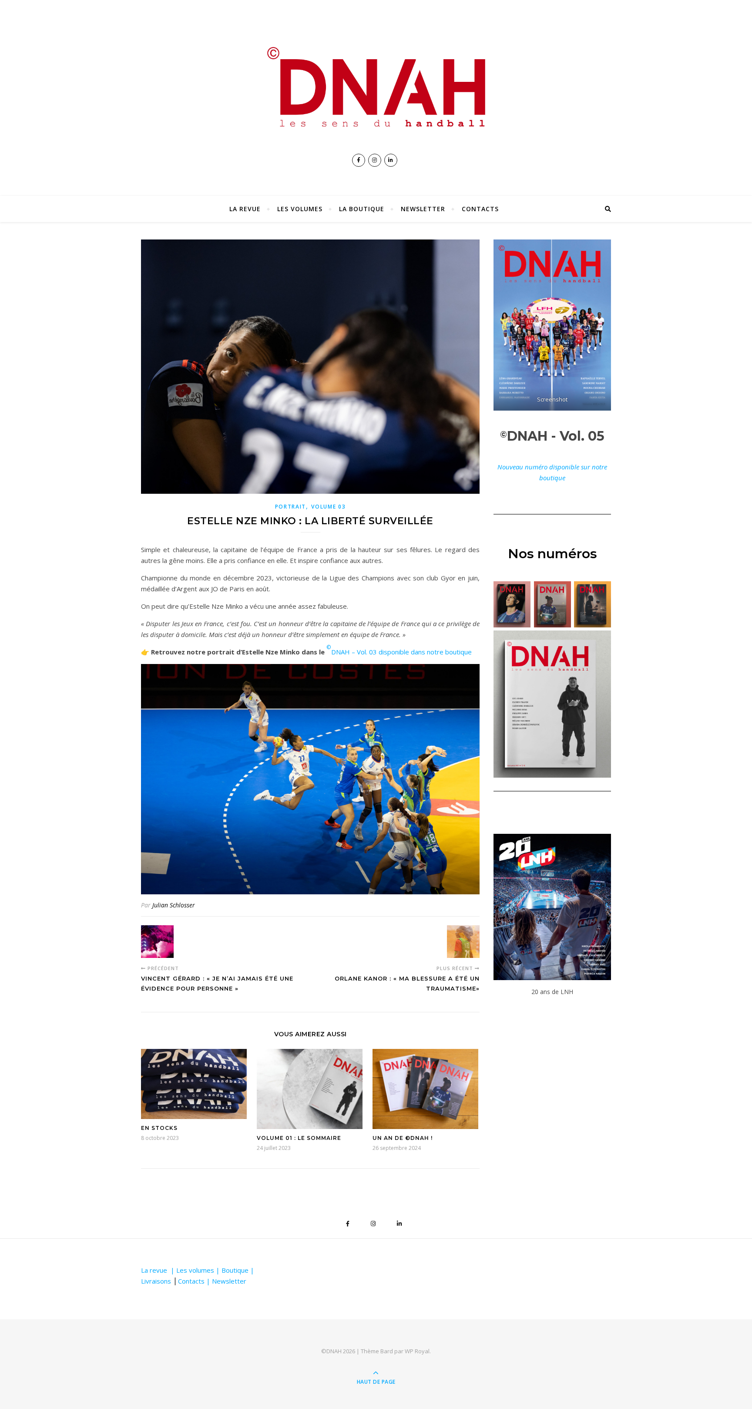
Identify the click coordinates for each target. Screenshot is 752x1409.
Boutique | (238, 1270)
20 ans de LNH (552, 992)
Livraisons (156, 1281)
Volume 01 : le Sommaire (299, 1138)
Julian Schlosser (173, 905)
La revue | (158, 1270)
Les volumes (299, 209)
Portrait (290, 506)
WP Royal (417, 1351)
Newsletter (423, 209)
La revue (245, 209)
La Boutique (361, 209)
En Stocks (159, 1128)
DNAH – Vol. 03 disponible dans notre (385, 651)
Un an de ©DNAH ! (403, 1138)
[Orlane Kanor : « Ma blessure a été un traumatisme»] (463, 941)
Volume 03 (328, 506)
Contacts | (195, 1281)
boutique (458, 651)
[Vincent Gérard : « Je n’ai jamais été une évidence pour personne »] (157, 941)
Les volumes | (199, 1270)
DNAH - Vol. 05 (552, 436)
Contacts (480, 209)
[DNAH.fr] (376, 86)
